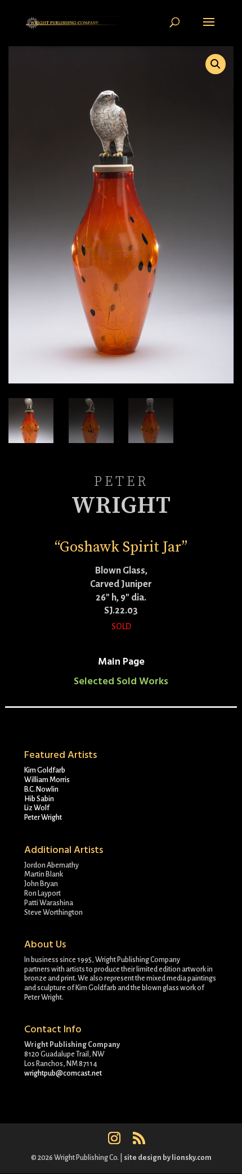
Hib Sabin (39, 799)
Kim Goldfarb (44, 770)
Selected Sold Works (121, 681)
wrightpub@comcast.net (63, 1073)
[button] (215, 64)
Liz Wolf (37, 808)
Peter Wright (43, 817)
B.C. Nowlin (41, 789)
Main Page (121, 661)
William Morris (47, 780)
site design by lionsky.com (168, 1158)
